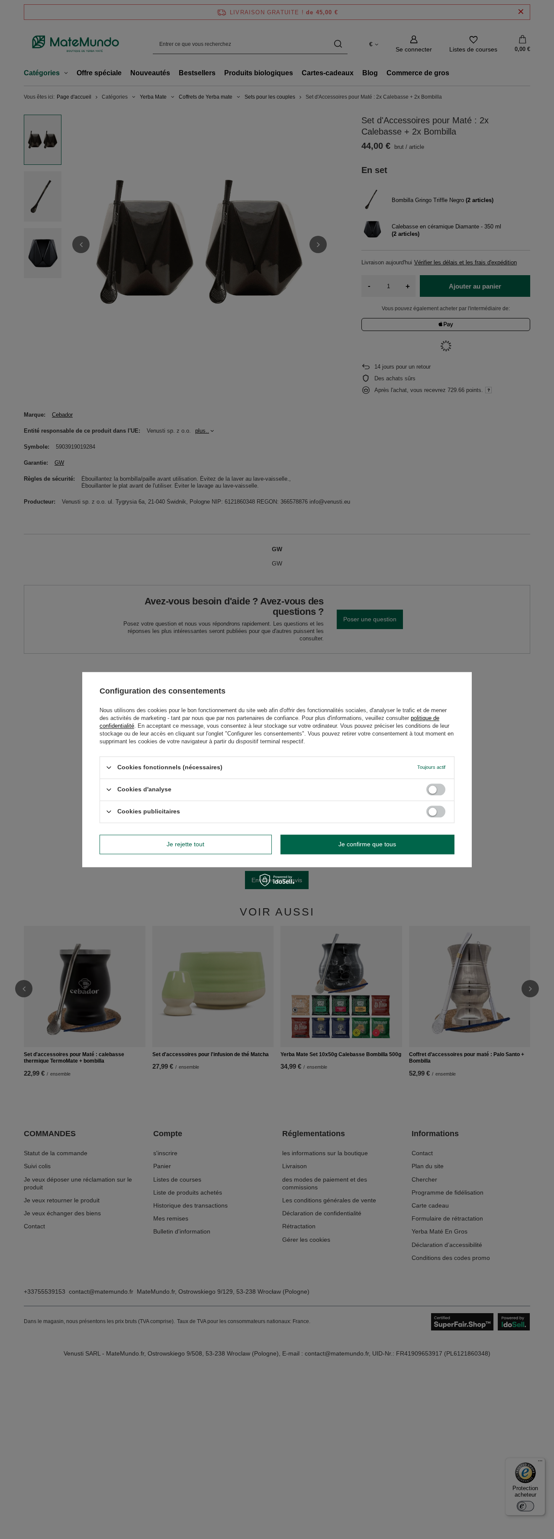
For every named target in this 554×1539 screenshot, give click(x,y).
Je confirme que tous (367, 844)
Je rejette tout (185, 844)
